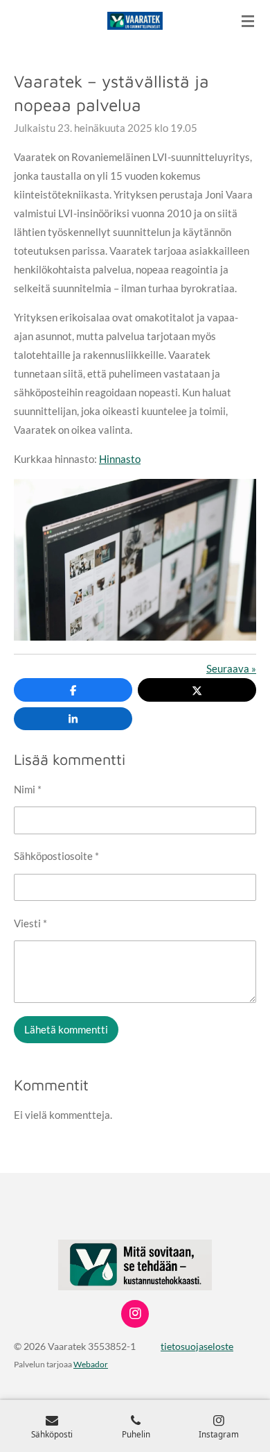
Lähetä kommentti (66, 1029)
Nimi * (28, 789)
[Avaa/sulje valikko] (248, 21)
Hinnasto (120, 459)
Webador (90, 1364)
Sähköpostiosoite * (56, 856)
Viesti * (30, 923)
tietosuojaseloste (197, 1346)
